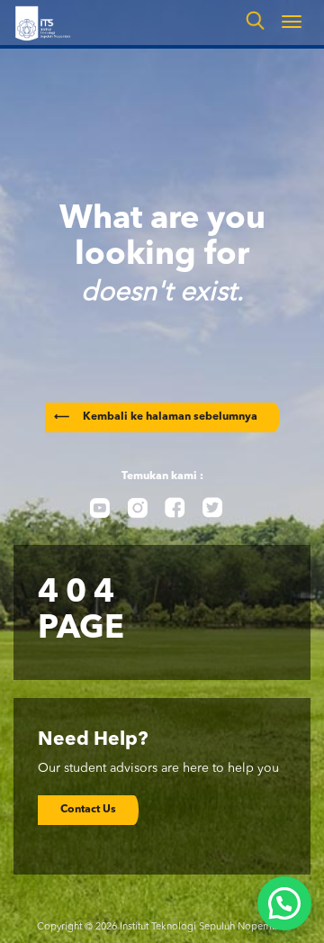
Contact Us (88, 809)
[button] (284, 903)
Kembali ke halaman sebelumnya (155, 417)
